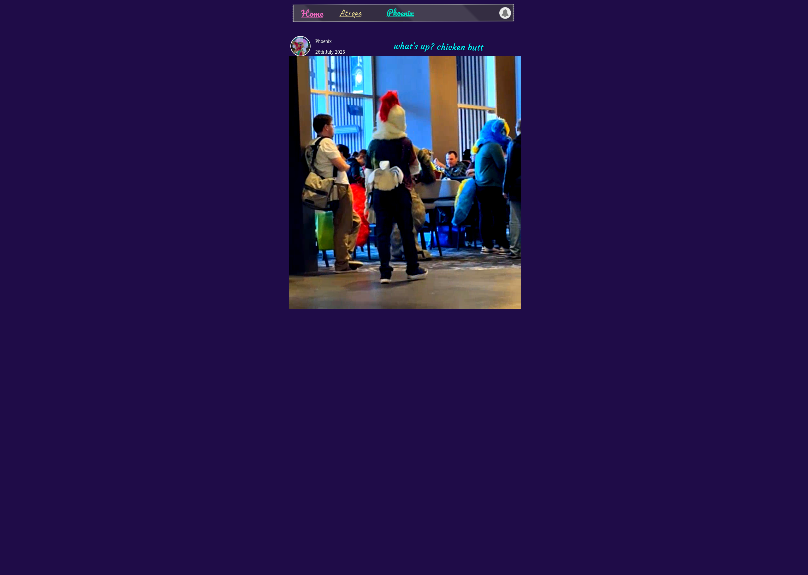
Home (312, 13)
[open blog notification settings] (505, 13)
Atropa (350, 13)
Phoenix (400, 12)
